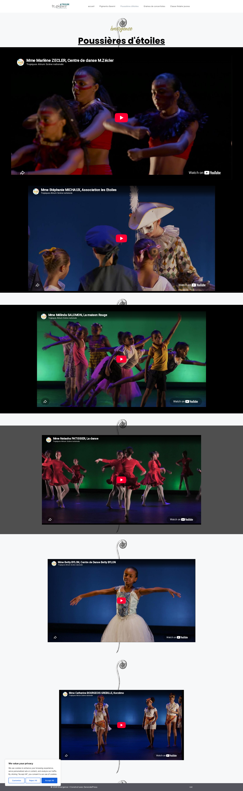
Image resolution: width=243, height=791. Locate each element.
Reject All (33, 780)
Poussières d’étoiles (129, 6)
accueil (91, 6)
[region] (33, 772)
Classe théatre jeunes (180, 6)
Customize (16, 780)
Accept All (49, 780)
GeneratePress (90, 787)
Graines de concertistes (154, 6)
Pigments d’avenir (107, 6)
